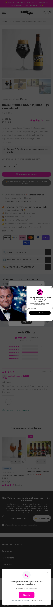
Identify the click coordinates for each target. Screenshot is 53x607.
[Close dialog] (52, 288)
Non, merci (40, 317)
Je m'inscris (40, 313)
